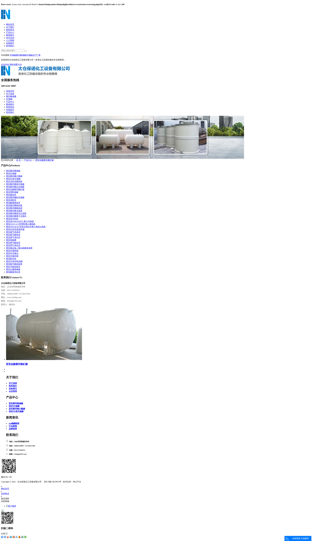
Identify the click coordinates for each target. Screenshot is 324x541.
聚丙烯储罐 (21, 55)
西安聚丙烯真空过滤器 (16, 213)
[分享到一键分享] (5, 537)
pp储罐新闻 (14, 423)
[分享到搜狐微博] (19, 537)
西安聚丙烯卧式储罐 (15, 197)
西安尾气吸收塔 (13, 243)
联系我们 (10, 46)
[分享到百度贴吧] (17, 537)
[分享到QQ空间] (22, 537)
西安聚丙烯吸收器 (14, 208)
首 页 (18, 160)
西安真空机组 (12, 219)
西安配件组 (11, 259)
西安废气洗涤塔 (13, 232)
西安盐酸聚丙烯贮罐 (44, 160)
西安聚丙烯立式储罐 (15, 187)
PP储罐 (13, 55)
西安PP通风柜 (12, 251)
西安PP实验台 (12, 253)
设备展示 (13, 388)
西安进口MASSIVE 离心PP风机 (20, 221)
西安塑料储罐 (12, 192)
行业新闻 (13, 426)
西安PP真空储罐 (13, 179)
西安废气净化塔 (13, 237)
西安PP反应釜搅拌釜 (15, 229)
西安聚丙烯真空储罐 (15, 184)
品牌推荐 (13, 429)
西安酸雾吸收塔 (13, 203)
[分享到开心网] (14, 537)
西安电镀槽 (11, 240)
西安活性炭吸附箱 (14, 181)
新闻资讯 (10, 30)
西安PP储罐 (11, 173)
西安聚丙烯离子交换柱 (16, 216)
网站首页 (10, 24)
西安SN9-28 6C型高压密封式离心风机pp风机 (26, 227)
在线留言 (10, 43)
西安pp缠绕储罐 (13, 269)
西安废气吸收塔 (13, 235)
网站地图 (14, 64)
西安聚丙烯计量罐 (14, 176)
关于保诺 (10, 94)
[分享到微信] (25, 537)
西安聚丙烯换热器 (14, 205)
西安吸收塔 (11, 195)
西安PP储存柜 (12, 256)
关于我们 (10, 27)
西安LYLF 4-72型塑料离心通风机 (20, 224)
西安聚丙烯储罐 (13, 171)
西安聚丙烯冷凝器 (14, 211)
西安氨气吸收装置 (14, 264)
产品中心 (10, 32)
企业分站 (5, 64)
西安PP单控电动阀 (14, 261)
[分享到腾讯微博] (11, 537)
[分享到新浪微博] (8, 537)
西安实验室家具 (13, 267)
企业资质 (13, 391)
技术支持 (10, 38)
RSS (20, 64)
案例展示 (10, 35)
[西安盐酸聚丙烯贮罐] (44, 359)
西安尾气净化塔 (13, 245)
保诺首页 (10, 91)
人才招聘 (10, 40)
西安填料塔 (11, 200)
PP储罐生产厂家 (33, 55)
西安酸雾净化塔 (13, 272)
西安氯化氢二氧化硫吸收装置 (19, 248)
